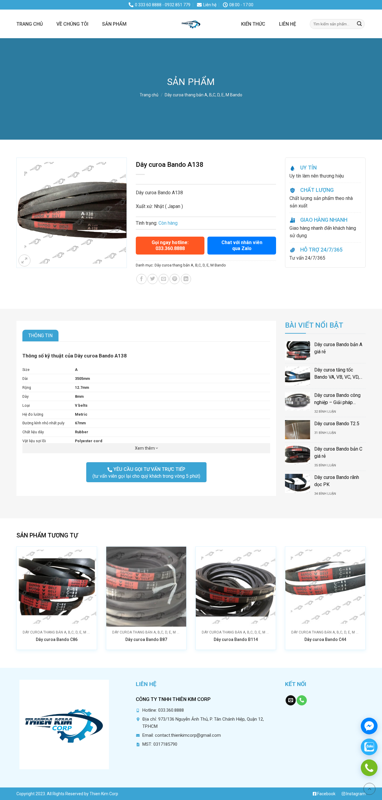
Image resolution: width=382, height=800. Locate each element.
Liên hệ (287, 24)
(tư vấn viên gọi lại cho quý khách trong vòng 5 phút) (146, 472)
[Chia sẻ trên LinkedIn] (186, 279)
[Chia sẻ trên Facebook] (141, 279)
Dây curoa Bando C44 (325, 639)
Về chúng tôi (72, 24)
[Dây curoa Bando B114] (236, 587)
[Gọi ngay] (369, 767)
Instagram (355, 793)
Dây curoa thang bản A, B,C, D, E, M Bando (203, 95)
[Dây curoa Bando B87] (146, 587)
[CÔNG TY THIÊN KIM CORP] (191, 24)
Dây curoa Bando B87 (146, 639)
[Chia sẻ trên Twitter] (152, 279)
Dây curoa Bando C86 (57, 639)
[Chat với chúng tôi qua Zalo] (369, 747)
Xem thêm (145, 448)
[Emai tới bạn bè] (163, 279)
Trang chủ (29, 24)
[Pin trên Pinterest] (175, 279)
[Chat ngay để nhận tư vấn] (369, 726)
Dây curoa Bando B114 (236, 639)
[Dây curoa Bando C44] (325, 587)
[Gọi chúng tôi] (302, 700)
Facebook (325, 793)
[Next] (355, 585)
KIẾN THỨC (253, 24)
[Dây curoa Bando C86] (57, 587)
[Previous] (26, 585)
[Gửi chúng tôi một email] (291, 700)
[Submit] (359, 24)
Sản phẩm (114, 24)
